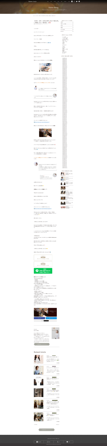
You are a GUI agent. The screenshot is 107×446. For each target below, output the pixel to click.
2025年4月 (63, 73)
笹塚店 (63, 48)
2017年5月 (63, 162)
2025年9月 (63, 68)
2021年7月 (63, 115)
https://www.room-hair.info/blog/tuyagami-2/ (43, 208)
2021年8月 (63, 114)
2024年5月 (63, 83)
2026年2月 (63, 63)
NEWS (63, 43)
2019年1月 (63, 143)
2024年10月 (64, 78)
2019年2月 (63, 142)
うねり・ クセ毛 (64, 41)
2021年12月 (64, 110)
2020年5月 (63, 128)
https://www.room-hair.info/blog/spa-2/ (42, 122)
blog (61, 1)
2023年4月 (63, 95)
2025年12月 (64, 65)
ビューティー (64, 45)
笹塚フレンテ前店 (65, 49)
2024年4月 (63, 84)
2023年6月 (63, 93)
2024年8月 (63, 80)
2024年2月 (63, 86)
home (48, 1)
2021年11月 (64, 111)
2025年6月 (63, 71)
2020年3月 (63, 130)
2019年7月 (63, 137)
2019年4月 (63, 140)
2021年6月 (63, 116)
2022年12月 (64, 99)
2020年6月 (63, 127)
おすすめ (63, 47)
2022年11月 (64, 100)
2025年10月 (64, 67)
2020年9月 (63, 124)
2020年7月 (63, 126)
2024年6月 (63, 82)
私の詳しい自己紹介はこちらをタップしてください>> (41, 334)
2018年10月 (64, 146)
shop (51, 1)
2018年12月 (64, 144)
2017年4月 (63, 163)
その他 (63, 46)
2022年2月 (63, 108)
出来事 (63, 42)
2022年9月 (63, 102)
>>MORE (57, 362)
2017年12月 (64, 155)
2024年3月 (63, 85)
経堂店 (63, 50)
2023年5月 (63, 94)
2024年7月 (63, 81)
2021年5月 (63, 117)
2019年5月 (63, 139)
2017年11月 (64, 156)
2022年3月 (63, 107)
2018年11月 (64, 145)
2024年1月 (63, 87)
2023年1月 (63, 98)
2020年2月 (63, 131)
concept (55, 1)
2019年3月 (63, 141)
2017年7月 (63, 160)
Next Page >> (57, 424)
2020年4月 (63, 129)
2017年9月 (63, 158)
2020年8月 (63, 125)
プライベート (64, 44)
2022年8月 (63, 103)
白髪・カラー (64, 40)
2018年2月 (63, 153)
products (65, 1)
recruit (68, 1)
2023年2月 (63, 97)
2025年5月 (63, 72)
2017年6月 (63, 161)
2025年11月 (64, 66)
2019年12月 (64, 133)
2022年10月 (64, 101)
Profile (50, 42)
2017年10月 (64, 157)
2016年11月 (64, 167)
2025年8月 (63, 69)
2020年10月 (64, 123)
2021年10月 (64, 112)
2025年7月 (63, 70)
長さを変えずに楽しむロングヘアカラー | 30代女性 (69, 198)
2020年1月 (63, 132)
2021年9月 (63, 113)
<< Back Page (35, 424)
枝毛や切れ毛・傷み (65, 39)
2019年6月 (63, 138)
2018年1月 (63, 154)
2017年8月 (63, 159)
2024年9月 (63, 79)
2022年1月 (63, 109)
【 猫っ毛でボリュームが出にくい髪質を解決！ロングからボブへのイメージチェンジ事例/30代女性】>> (53, 402)
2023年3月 (63, 96)
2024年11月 (64, 77)
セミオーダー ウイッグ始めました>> (53, 367)
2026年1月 (63, 64)
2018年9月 (63, 147)
